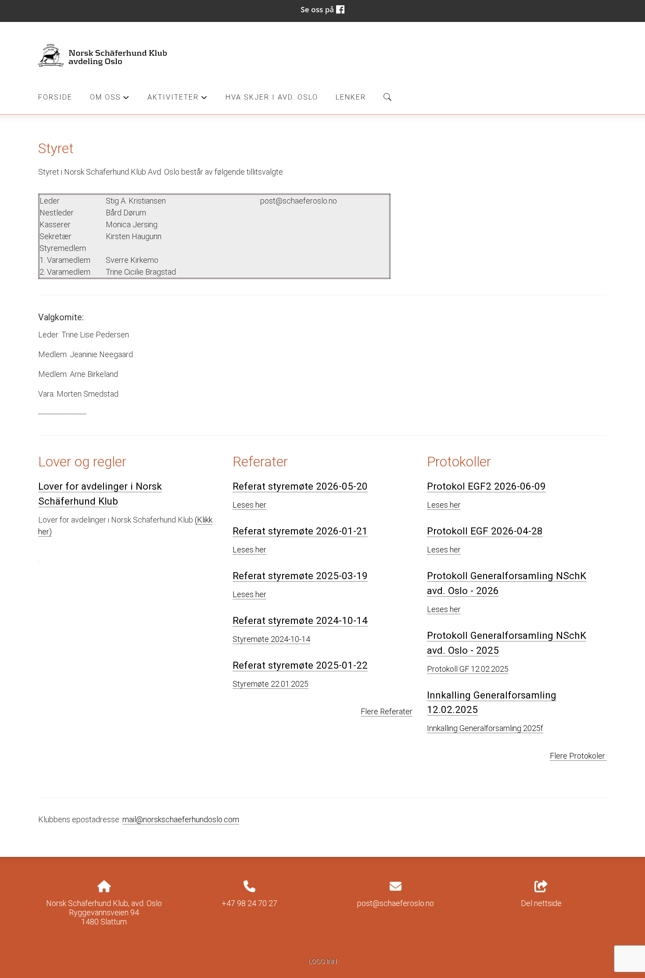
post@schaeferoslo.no (395, 903)
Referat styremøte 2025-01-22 (300, 665)
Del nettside (541, 903)
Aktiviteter (177, 99)
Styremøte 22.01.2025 (270, 683)
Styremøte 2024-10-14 (271, 639)
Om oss (110, 99)
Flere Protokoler (578, 755)
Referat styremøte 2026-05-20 (300, 486)
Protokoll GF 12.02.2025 (468, 668)
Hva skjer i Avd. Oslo (272, 97)
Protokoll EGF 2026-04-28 (485, 531)
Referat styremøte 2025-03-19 (300, 575)
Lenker (351, 97)
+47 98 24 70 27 (249, 903)
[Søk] (387, 97)
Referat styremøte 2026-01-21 (300, 531)
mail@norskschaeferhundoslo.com (180, 819)
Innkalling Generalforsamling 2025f (485, 728)
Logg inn (322, 961)
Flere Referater (386, 711)
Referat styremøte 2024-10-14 (300, 620)
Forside (55, 97)
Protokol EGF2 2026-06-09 (486, 486)
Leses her (249, 504)
